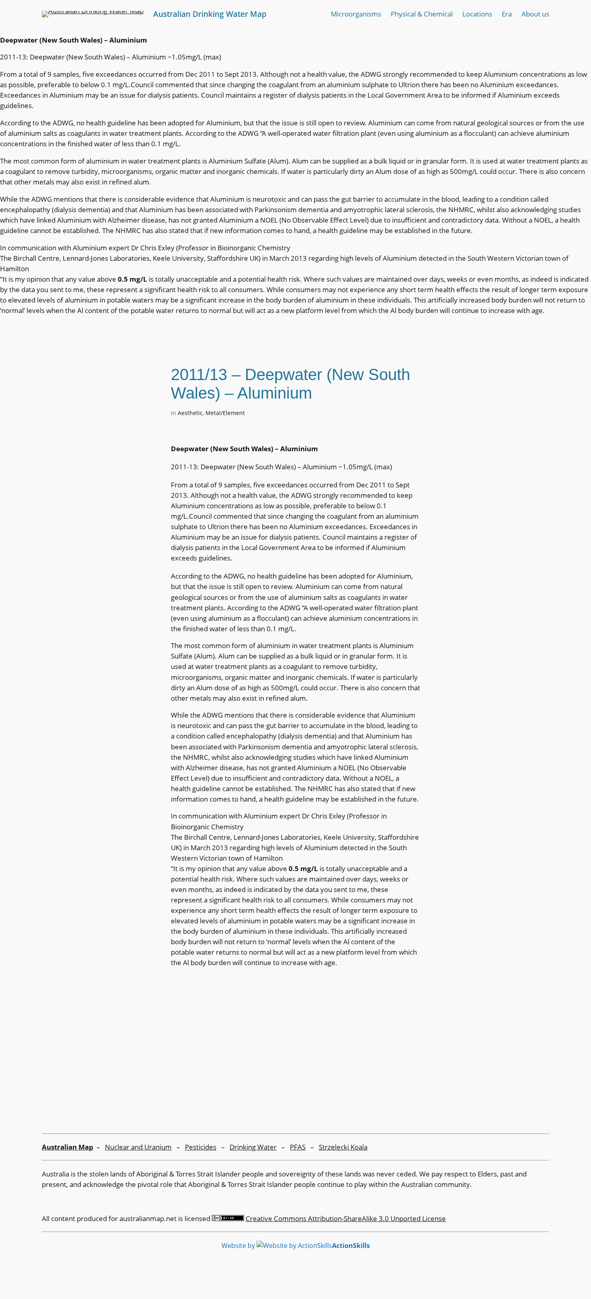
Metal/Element (225, 413)
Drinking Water (253, 1147)
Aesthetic (190, 413)
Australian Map (67, 1147)
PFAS (298, 1147)
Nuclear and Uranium (138, 1147)
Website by (296, 1245)
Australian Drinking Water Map (210, 13)
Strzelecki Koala (343, 1147)
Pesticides (200, 1147)
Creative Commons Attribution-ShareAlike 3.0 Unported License (346, 1218)
